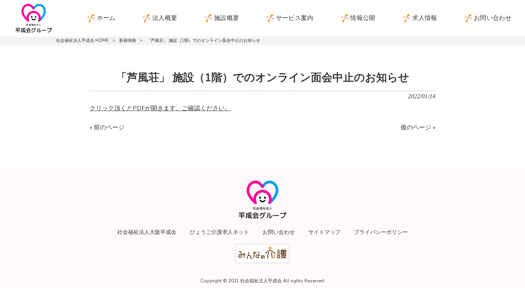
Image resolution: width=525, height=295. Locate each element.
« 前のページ (107, 127)
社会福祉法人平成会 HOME (82, 40)
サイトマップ (324, 232)
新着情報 (127, 40)
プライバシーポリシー (381, 232)
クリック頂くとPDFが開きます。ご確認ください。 (160, 108)
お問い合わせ (278, 232)
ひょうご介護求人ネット (219, 232)
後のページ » (417, 127)
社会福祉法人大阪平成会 (146, 232)
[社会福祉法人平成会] (34, 18)
